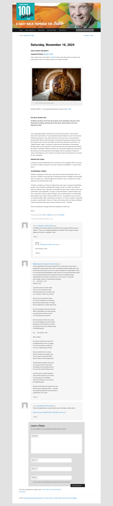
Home (21, 30)
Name (34, 459)
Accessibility (73, 498)
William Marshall (37, 264)
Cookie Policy (57, 498)
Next (92, 35)
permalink (61, 215)
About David (41, 30)
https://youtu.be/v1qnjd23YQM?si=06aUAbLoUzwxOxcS (49, 412)
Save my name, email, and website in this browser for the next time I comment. (51, 482)
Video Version (62, 30)
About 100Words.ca (30, 30)
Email (34, 468)
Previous (86, 35)
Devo (44, 215)
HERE (53, 57)
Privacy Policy (65, 498)
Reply (36, 236)
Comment (35, 436)
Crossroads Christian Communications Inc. (33, 498)
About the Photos (51, 30)
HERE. (69, 109)
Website (34, 477)
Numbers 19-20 (48, 54)
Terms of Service (49, 498)
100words (49, 215)
